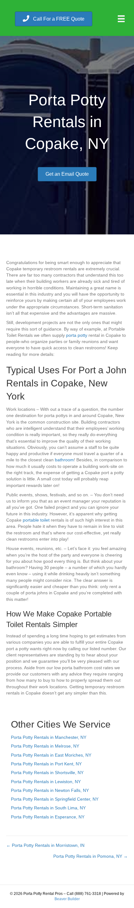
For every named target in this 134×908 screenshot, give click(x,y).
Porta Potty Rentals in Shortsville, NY (47, 772)
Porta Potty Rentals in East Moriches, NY (51, 755)
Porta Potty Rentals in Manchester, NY (48, 737)
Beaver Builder (67, 899)
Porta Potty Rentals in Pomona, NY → (90, 856)
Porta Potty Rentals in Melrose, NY (45, 746)
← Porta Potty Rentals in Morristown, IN (45, 845)
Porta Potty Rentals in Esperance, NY (47, 816)
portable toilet (36, 520)
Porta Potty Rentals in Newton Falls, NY (50, 790)
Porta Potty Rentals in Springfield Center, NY (54, 799)
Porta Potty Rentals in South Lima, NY (48, 807)
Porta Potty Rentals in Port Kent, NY (46, 763)
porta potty (76, 335)
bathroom (64, 459)
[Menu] (121, 19)
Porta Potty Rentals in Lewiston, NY (46, 781)
